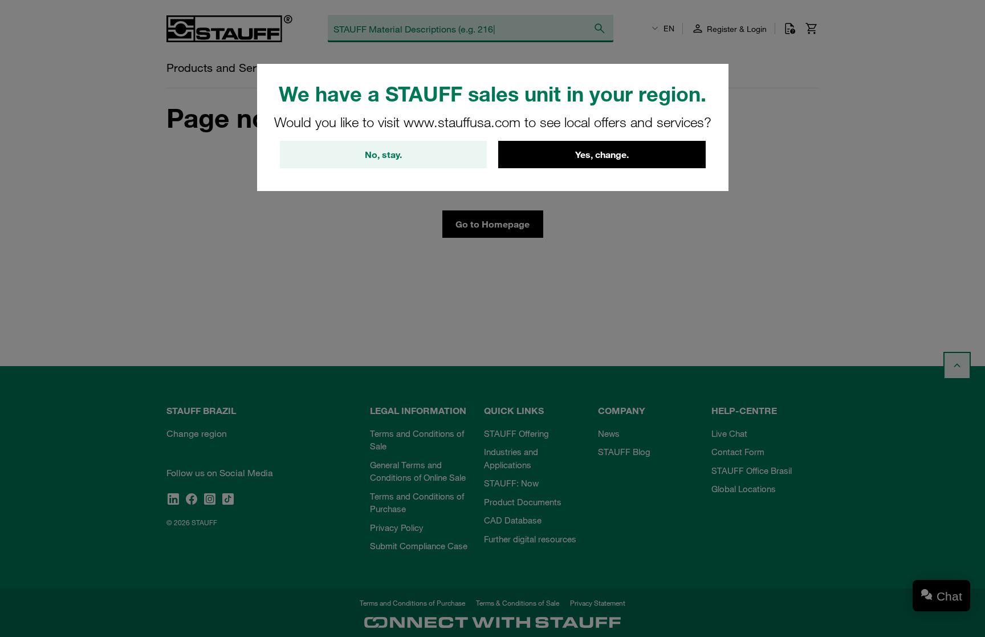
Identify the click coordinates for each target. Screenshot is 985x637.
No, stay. (383, 154)
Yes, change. (602, 154)
